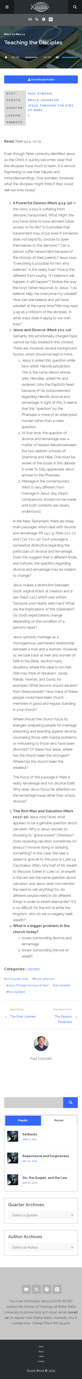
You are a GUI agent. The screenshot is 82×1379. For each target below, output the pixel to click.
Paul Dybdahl (40, 93)
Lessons (33, 969)
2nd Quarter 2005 (17, 978)
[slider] (70, 57)
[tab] (23, 1120)
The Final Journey (23, 1016)
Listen (41, 1356)
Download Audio (42, 79)
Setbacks (30, 1134)
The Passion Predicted (63, 1019)
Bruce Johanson (43, 100)
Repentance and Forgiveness (46, 1156)
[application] (41, 57)
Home (41, 1347)
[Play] (6, 57)
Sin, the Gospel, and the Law (45, 1178)
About (41, 1352)
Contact (41, 1361)
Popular (23, 1120)
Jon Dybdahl (63, 985)
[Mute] (57, 57)
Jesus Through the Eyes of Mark (28, 985)
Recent (58, 1120)
